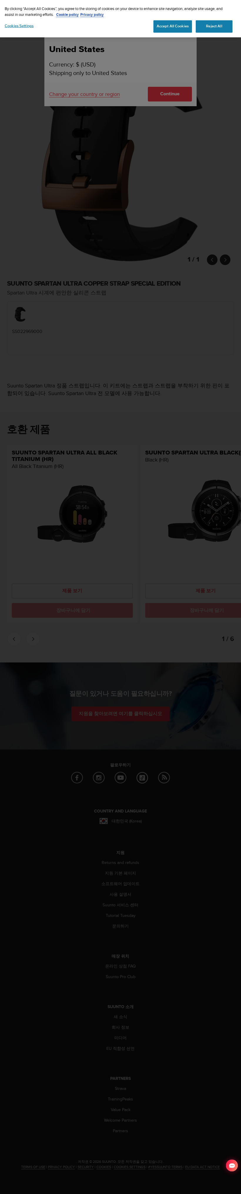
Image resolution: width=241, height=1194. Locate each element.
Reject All (214, 26)
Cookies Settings (19, 26)
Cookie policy (67, 14)
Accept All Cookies (173, 26)
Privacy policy (92, 14)
